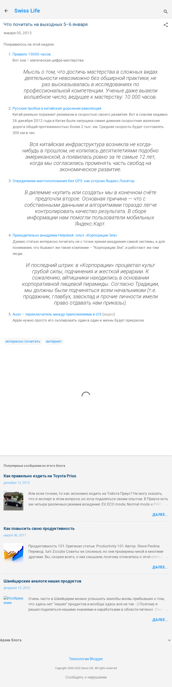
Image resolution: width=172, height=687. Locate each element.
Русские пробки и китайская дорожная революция (57, 108)
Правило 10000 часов (32, 54)
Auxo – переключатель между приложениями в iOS (57, 314)
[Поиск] (165, 12)
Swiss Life (27, 11)
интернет (54, 341)
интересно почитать (23, 341)
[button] (165, 25)
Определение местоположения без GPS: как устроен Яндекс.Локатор (73, 181)
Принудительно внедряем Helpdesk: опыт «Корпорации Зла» (65, 235)
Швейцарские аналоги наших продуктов (42, 581)
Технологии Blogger (86, 659)
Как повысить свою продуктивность (39, 528)
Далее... (160, 514)
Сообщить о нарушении (86, 677)
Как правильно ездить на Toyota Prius (40, 476)
